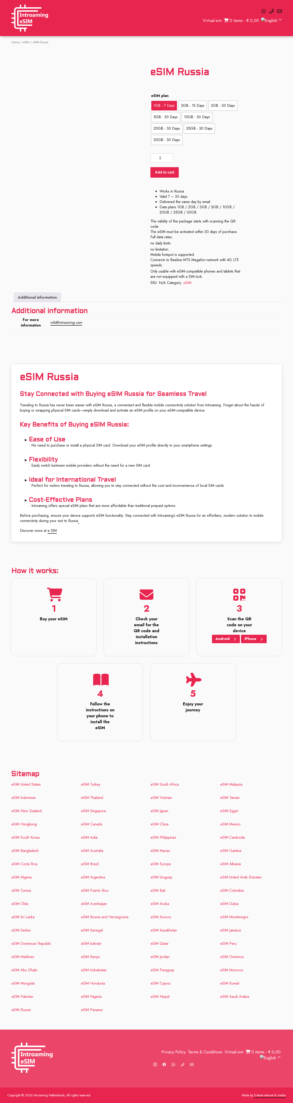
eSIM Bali (158, 890)
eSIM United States (26, 784)
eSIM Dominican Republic (31, 943)
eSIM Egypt (229, 811)
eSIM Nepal (160, 996)
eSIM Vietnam (161, 797)
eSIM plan (159, 95)
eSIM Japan (159, 811)
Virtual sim (212, 21)
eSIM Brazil (90, 864)
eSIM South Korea (25, 837)
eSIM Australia (92, 850)
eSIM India (89, 837)
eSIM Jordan (160, 956)
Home (15, 42)
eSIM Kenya (90, 956)
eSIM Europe (161, 864)
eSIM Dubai (229, 903)
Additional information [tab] (37, 297)
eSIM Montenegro (234, 917)
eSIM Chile (19, 903)
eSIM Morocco (231, 970)
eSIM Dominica (232, 956)
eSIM (26, 42)
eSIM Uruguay (161, 877)
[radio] (164, 105)
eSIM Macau (160, 850)
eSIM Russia (20, 1009)
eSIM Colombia (232, 890)
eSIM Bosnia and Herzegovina (104, 917)
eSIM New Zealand (26, 811)
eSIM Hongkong (24, 824)
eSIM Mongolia (23, 983)
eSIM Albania (230, 864)
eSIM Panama (91, 1009)
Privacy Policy (173, 1052)
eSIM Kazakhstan (164, 930)
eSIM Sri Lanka (23, 917)
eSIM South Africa (165, 784)
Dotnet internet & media (270, 1095)
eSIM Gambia (230, 850)
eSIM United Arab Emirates (241, 877)
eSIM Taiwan (230, 797)
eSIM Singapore (93, 811)
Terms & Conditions (205, 1052)
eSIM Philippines (163, 837)
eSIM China (159, 824)
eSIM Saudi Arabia (234, 996)
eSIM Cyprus (161, 983)
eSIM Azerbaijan (94, 903)
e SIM (52, 530)
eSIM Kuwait (229, 983)
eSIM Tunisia (21, 890)
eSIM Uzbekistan (94, 970)
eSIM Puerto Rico (95, 890)
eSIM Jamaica (230, 930)
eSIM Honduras (93, 983)
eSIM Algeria (21, 877)
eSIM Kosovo (161, 917)
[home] (29, 18)
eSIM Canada (91, 824)
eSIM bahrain (91, 943)
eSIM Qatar (159, 943)
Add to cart (164, 172)
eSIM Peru (228, 943)
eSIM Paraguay (162, 970)
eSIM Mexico (230, 824)
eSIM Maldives (22, 956)
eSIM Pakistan (22, 996)
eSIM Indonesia (23, 797)
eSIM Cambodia (232, 837)
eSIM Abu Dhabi (24, 970)
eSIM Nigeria (91, 996)
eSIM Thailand (92, 797)
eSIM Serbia (20, 930)
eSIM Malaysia (231, 784)
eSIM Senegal (92, 930)
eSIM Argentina (93, 877)
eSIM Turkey (90, 784)
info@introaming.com (66, 322)
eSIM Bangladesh (25, 850)
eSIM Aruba (160, 903)
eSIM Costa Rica (24, 864)
